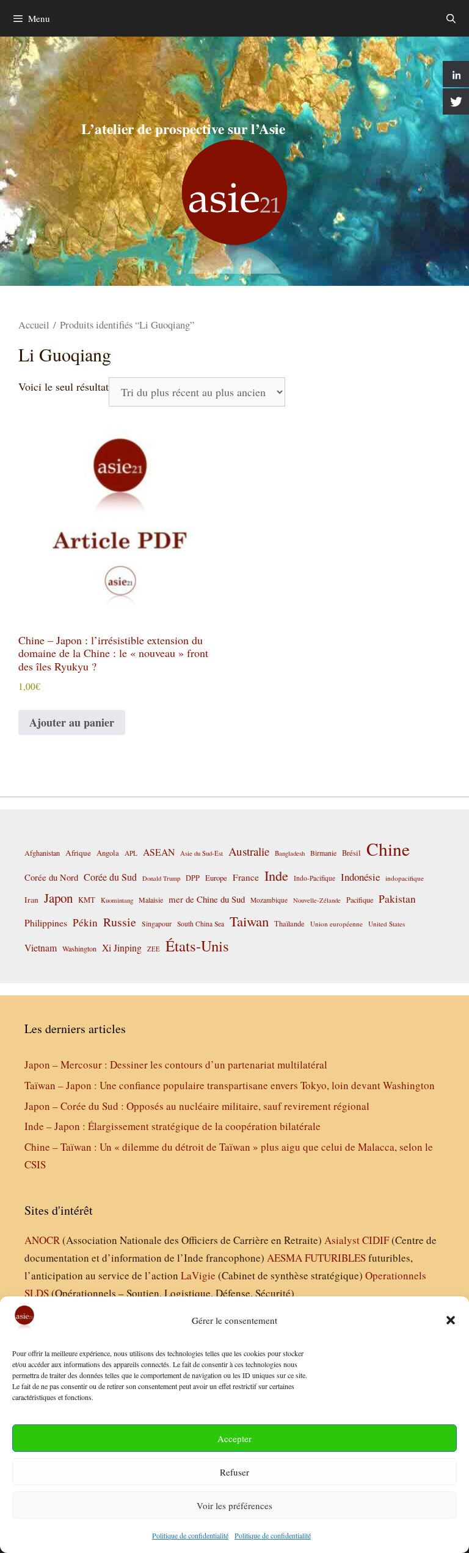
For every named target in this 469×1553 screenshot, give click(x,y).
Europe (216, 878)
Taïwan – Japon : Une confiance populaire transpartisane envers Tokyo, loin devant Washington (229, 1085)
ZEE (153, 949)
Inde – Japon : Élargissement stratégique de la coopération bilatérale (172, 1126)
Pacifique (359, 899)
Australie (248, 851)
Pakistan (397, 899)
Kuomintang (117, 899)
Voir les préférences (234, 1505)
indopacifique (404, 878)
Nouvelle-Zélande (317, 900)
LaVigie (198, 1275)
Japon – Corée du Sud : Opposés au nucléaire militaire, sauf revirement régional (196, 1106)
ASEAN (159, 851)
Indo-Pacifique (314, 878)
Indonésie (360, 877)
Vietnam (40, 947)
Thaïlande (289, 923)
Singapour (157, 923)
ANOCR (42, 1240)
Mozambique (269, 899)
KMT (86, 900)
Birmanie (323, 853)
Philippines (45, 922)
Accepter (234, 1438)
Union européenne (336, 923)
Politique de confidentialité (190, 1535)
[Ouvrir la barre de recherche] (451, 18)
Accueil (33, 325)
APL (131, 853)
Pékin (85, 922)
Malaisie (151, 899)
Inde (276, 875)
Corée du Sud (110, 877)
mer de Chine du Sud (207, 899)
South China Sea (200, 923)
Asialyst (342, 1240)
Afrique (78, 852)
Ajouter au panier (71, 722)
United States (386, 923)
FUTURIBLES (335, 1258)
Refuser (234, 1472)
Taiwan (249, 921)
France (246, 877)
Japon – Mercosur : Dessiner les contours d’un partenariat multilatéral (175, 1064)
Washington (79, 948)
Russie (119, 922)
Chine (388, 849)
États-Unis (197, 946)
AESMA (284, 1258)
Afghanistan (42, 853)
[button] (451, 1320)
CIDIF (375, 1240)
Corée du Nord (51, 877)
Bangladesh (290, 853)
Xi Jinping (122, 947)
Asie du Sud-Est (201, 853)
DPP (193, 878)
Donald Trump (161, 878)
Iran (31, 899)
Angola (107, 853)
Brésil (351, 853)
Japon (58, 897)
